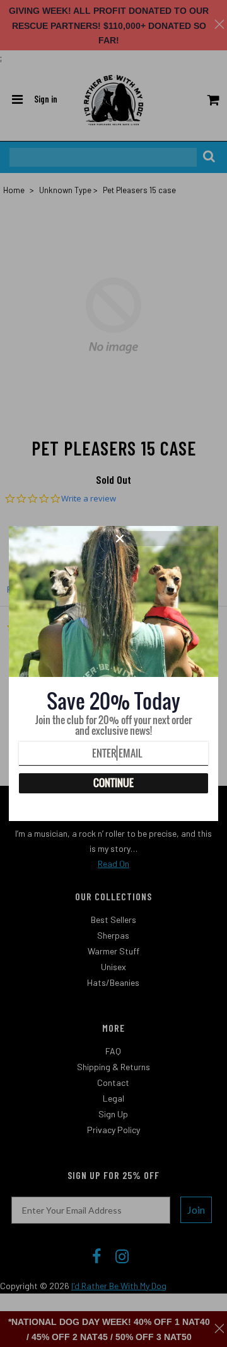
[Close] (162, 538)
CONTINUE (113, 782)
